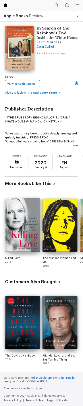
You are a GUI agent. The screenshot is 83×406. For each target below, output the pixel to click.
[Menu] (77, 5)
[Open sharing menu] (76, 83)
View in (21, 83)
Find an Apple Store (42, 377)
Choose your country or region (23, 388)
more (74, 145)
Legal (50, 400)
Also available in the (31, 92)
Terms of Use (34, 400)
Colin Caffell (45, 47)
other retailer (67, 377)
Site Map (63, 400)
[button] (56, 5)
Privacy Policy (12, 400)
